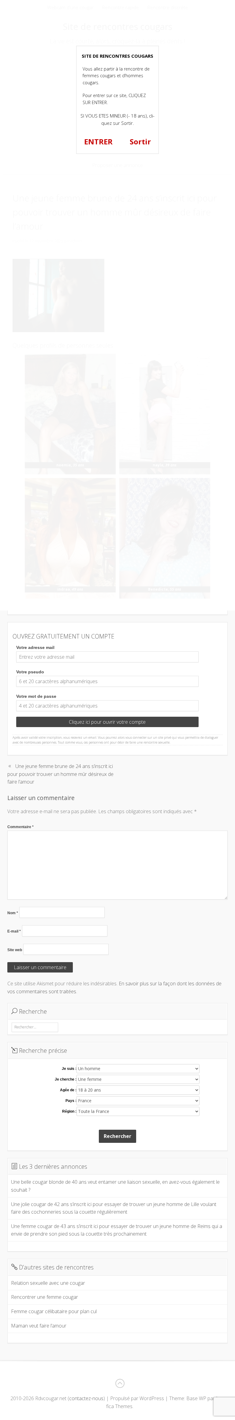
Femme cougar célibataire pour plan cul (54, 1311)
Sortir (140, 141)
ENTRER (98, 141)
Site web (14, 950)
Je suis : (69, 1069)
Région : (69, 1111)
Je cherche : (65, 1079)
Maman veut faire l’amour (38, 1325)
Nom (12, 913)
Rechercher (117, 1136)
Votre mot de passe (36, 696)
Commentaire (20, 827)
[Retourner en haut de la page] (120, 1383)
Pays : (70, 1101)
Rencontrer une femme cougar (44, 1297)
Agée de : (68, 1090)
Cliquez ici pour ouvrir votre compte (107, 722)
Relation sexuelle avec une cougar (48, 1283)
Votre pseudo (30, 671)
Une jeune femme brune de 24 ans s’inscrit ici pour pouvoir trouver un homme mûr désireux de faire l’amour (60, 774)
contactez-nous (86, 1398)
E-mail (14, 931)
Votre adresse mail (35, 647)
